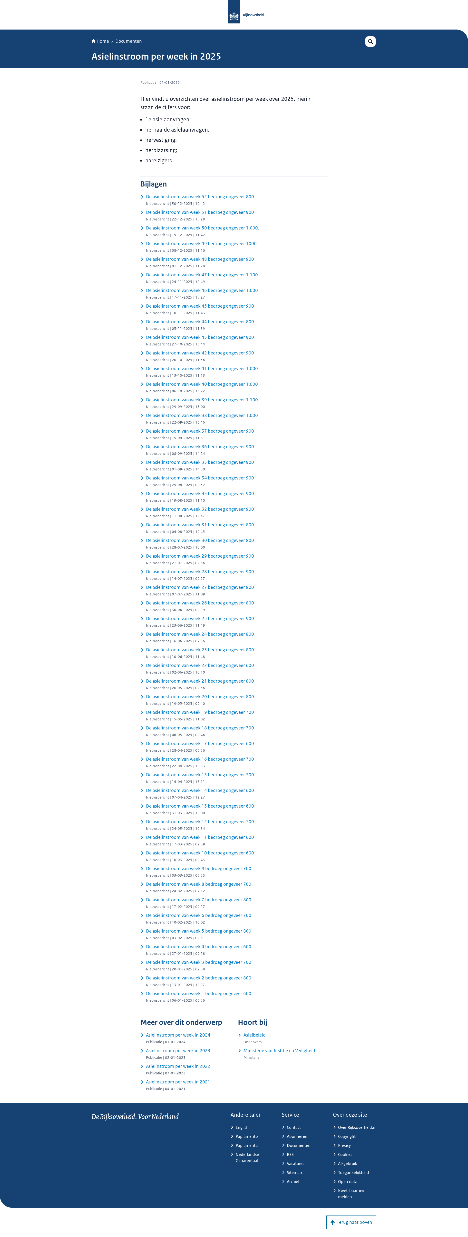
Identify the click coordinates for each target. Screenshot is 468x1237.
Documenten (128, 41)
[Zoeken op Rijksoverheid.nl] (370, 41)
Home (103, 41)
